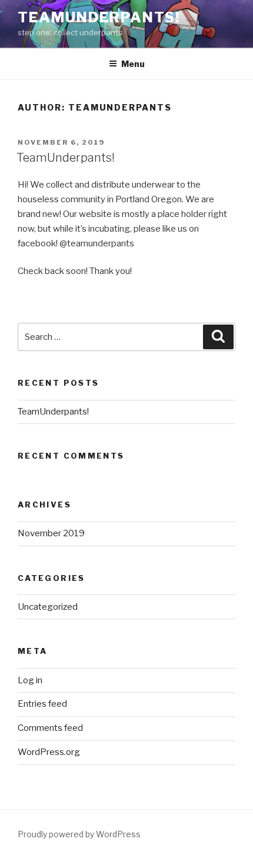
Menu (133, 64)
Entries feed (42, 704)
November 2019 (51, 533)
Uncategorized (48, 607)
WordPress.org (49, 752)
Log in (30, 680)
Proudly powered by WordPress (79, 834)
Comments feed (50, 728)
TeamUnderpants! (99, 17)
